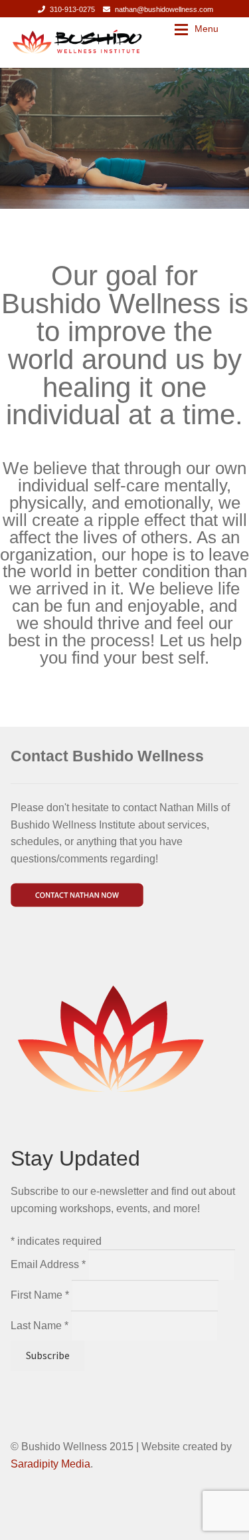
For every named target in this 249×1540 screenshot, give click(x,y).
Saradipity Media (50, 1464)
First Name (40, 1295)
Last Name (39, 1325)
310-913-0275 (72, 9)
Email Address (48, 1264)
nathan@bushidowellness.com (164, 9)
